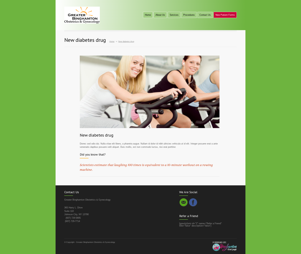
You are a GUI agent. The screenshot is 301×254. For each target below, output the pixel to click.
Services (174, 15)
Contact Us (205, 15)
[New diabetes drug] (149, 92)
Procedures (189, 15)
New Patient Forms (225, 15)
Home (148, 15)
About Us (160, 15)
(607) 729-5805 (73, 218)
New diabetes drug (96, 135)
